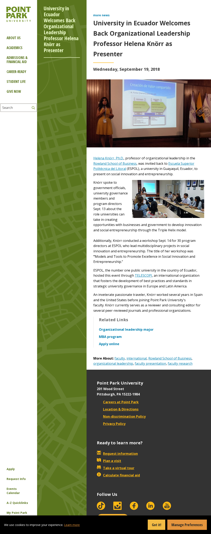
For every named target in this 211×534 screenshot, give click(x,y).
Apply (11, 469)
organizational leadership (113, 363)
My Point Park (17, 513)
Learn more (72, 525)
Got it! (156, 524)
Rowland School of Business (115, 163)
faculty (120, 358)
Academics (14, 47)
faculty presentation (150, 363)
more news (101, 15)
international (137, 358)
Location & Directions (120, 409)
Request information (120, 453)
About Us (14, 37)
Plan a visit (112, 461)
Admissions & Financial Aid (17, 59)
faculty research (180, 363)
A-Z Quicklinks (17, 503)
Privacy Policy (114, 423)
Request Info (16, 479)
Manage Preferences (187, 524)
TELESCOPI (143, 275)
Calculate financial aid (121, 475)
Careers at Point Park (121, 402)
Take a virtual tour (118, 468)
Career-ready (16, 71)
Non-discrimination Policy (124, 416)
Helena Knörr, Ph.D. (108, 158)
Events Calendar (13, 491)
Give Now (14, 91)
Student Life (16, 81)
